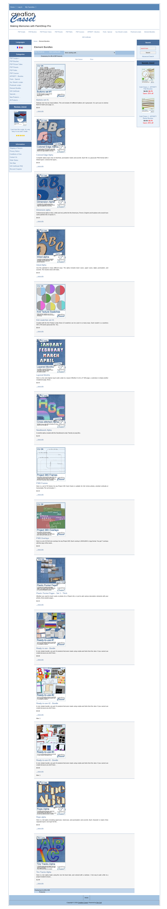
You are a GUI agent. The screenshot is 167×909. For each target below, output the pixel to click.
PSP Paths (69, 32)
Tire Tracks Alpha (43, 872)
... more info (40, 111)
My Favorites (30, 7)
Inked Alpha (41, 265)
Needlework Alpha (44, 430)
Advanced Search (148, 56)
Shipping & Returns (16, 148)
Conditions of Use (15, 154)
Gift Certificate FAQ (16, 166)
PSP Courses (80, 32)
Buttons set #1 (42, 100)
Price (91, 59)
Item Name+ (79, 59)
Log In (20, 7)
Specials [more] (148, 63)
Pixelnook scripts (136, 32)
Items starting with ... (55, 52)
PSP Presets (59, 32)
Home (12, 7)
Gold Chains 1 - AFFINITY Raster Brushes (148, 117)
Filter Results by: (39, 52)
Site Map (13, 163)
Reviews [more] (20, 107)
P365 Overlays (42, 538)
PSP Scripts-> (14, 58)
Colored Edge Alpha (44, 155)
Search (148, 42)
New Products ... (15, 97)
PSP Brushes (33, 32)
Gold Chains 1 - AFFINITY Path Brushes (148, 88)
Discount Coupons (16, 169)
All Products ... (15, 100)
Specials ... (13, 94)
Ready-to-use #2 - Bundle (47, 703)
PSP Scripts (21, 32)
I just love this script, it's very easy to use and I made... (20, 130)
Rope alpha (41, 817)
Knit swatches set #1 (45, 320)
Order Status (14, 160)
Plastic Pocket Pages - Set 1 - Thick (51, 593)
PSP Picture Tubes (46, 32)
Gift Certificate (86, 37)
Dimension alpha (43, 210)
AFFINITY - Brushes (93, 32)
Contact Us (13, 157)
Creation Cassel (83, 902)
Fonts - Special (107, 32)
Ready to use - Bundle (45, 648)
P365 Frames (42, 483)
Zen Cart (99, 902)
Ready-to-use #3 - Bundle (47, 760)
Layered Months (43, 375)
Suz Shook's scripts (121, 32)
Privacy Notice (14, 151)
